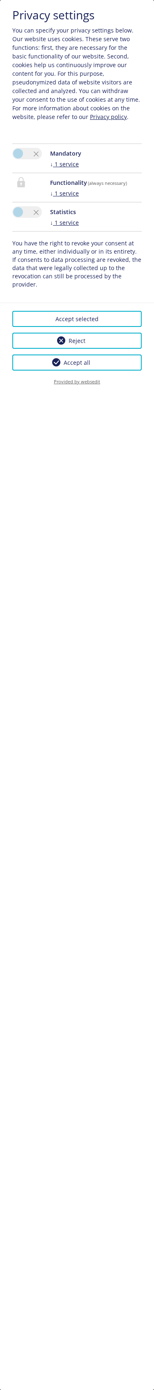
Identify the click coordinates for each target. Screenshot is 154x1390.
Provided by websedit (77, 381)
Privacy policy (108, 117)
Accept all (77, 362)
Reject (77, 341)
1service (64, 164)
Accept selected (77, 319)
